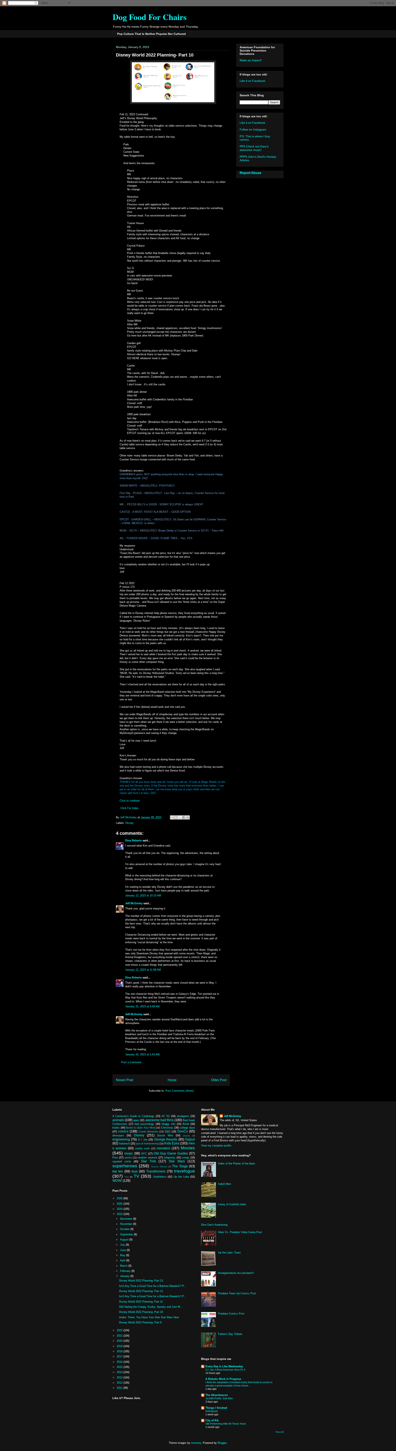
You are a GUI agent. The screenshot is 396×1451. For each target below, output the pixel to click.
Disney (129, 822)
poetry (128, 1157)
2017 (120, 1356)
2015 (120, 1367)
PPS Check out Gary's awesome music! (254, 148)
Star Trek (148, 1161)
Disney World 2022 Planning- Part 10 (141, 1311)
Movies (188, 1147)
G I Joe (142, 1139)
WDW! (117, 1180)
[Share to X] (180, 817)
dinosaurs (118, 1135)
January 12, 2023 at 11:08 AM (143, 969)
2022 (120, 1330)
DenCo (182, 1131)
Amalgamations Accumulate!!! (236, 1273)
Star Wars (177, 1161)
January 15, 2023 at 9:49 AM (142, 1006)
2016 (120, 1361)
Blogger (222, 1442)
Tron (127, 1177)
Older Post (218, 1080)
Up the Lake (181, 1176)
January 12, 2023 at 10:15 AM (143, 895)
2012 (120, 1382)
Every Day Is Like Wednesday (224, 1366)
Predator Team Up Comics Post (237, 1293)
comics (123, 1131)
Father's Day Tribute (230, 1334)
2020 (120, 1340)
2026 (120, 1198)
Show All (280, 1432)
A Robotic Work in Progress (223, 1378)
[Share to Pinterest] (188, 817)
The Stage (180, 1166)
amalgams (183, 1116)
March (124, 1265)
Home (172, 1080)
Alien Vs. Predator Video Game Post (240, 1232)
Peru (115, 1157)
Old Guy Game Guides (171, 1153)
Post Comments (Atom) (179, 1090)
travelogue (184, 1171)
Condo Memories (148, 1131)
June (123, 1250)
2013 (120, 1377)
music (128, 1153)
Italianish (124, 1143)
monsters (163, 1148)
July (123, 1244)
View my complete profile (216, 1145)
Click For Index (129, 808)
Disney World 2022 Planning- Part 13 (141, 1280)
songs (185, 1157)
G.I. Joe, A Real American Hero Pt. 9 (225, 1369)
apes (136, 1120)
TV (136, 1176)
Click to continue (130, 800)
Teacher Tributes (159, 1166)
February (125, 1270)
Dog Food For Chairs (150, 17)
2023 (120, 1214)
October (125, 1229)
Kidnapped (211, 1411)
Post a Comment (131, 1062)
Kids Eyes (171, 1143)
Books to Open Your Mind (140, 1127)
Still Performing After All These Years (225, 1423)
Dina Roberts (134, 840)
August (124, 1239)
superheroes (124, 1165)
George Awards (165, 1139)
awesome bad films (159, 1120)
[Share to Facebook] (184, 817)
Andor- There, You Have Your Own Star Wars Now (149, 1317)
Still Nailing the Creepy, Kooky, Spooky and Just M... (151, 1306)
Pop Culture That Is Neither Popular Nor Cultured (151, 33)
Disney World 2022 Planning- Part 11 (141, 1301)
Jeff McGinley (134, 903)
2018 (120, 1351)
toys (135, 1171)
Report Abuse (250, 173)
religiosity (169, 1157)
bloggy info (168, 1123)
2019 (120, 1346)
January (125, 1276)
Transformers (155, 1171)
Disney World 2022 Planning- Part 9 (140, 1322)
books (116, 1127)
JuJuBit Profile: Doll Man (219, 1398)
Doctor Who (165, 1135)
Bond (186, 1123)
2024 (120, 1208)
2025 (120, 1203)
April (123, 1260)
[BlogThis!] (176, 817)
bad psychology (144, 1123)
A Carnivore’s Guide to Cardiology (133, 1116)
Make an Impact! (251, 60)
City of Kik (212, 1420)
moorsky (196, 1442)
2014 (120, 1372)
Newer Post (124, 1080)
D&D (167, 1131)
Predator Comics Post (231, 1313)
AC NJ (165, 1116)
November (126, 1223)
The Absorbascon (216, 1395)
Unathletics (159, 1176)
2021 (120, 1335)
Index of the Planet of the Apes (236, 1163)
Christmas (167, 1127)
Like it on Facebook (252, 80)
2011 (120, 1387)
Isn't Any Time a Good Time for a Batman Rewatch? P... (152, 1286)
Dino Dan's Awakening (214, 1224)
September (127, 1234)
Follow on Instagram (253, 129)
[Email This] (172, 817)
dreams (186, 1136)
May (123, 1255)
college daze (187, 1127)
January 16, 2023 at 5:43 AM (142, 1054)
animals (118, 1120)
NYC (144, 1153)
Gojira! (190, 1139)
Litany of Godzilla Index (232, 1204)
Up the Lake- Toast (229, 1252)
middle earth (142, 1148)
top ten (117, 1171)
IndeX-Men (224, 1183)
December (126, 1218)
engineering (121, 1139)
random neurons (147, 1157)
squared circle (121, 1161)
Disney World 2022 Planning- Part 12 (141, 1291)
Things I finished (216, 1407)
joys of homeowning (147, 1143)
